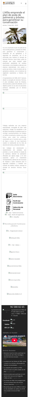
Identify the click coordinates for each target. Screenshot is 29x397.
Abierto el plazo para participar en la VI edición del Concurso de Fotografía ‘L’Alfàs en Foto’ (14, 376)
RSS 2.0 (7, 328)
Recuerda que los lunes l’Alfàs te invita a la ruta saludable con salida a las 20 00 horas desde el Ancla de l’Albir (15, 389)
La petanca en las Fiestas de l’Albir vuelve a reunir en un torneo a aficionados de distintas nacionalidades (15, 363)
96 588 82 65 (17, 306)
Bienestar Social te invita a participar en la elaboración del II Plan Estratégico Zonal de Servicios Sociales (14, 355)
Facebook (6, 320)
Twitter (7, 324)
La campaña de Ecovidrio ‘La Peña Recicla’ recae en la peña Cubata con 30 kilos (14, 369)
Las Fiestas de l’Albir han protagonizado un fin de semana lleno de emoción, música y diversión (14, 382)
